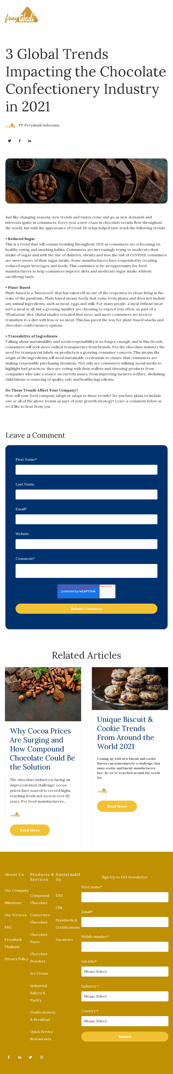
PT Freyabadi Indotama (39, 125)
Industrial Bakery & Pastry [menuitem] (38, 992)
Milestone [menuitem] (13, 902)
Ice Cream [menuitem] (39, 973)
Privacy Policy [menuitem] (16, 959)
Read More (30, 830)
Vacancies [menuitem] (64, 939)
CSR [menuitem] (59, 907)
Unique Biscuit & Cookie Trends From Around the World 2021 (125, 733)
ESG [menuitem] (59, 895)
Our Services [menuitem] (16, 915)
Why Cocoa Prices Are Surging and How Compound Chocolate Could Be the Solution (42, 749)
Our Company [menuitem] (17, 890)
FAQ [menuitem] (8, 927)
